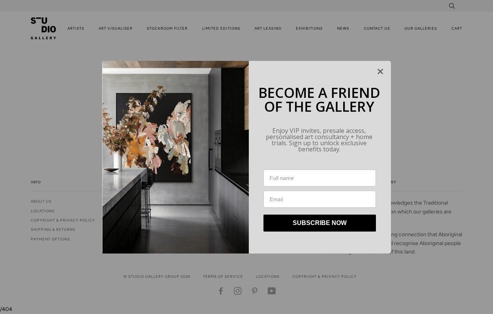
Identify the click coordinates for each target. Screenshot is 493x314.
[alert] (246, 157)
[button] (380, 71)
